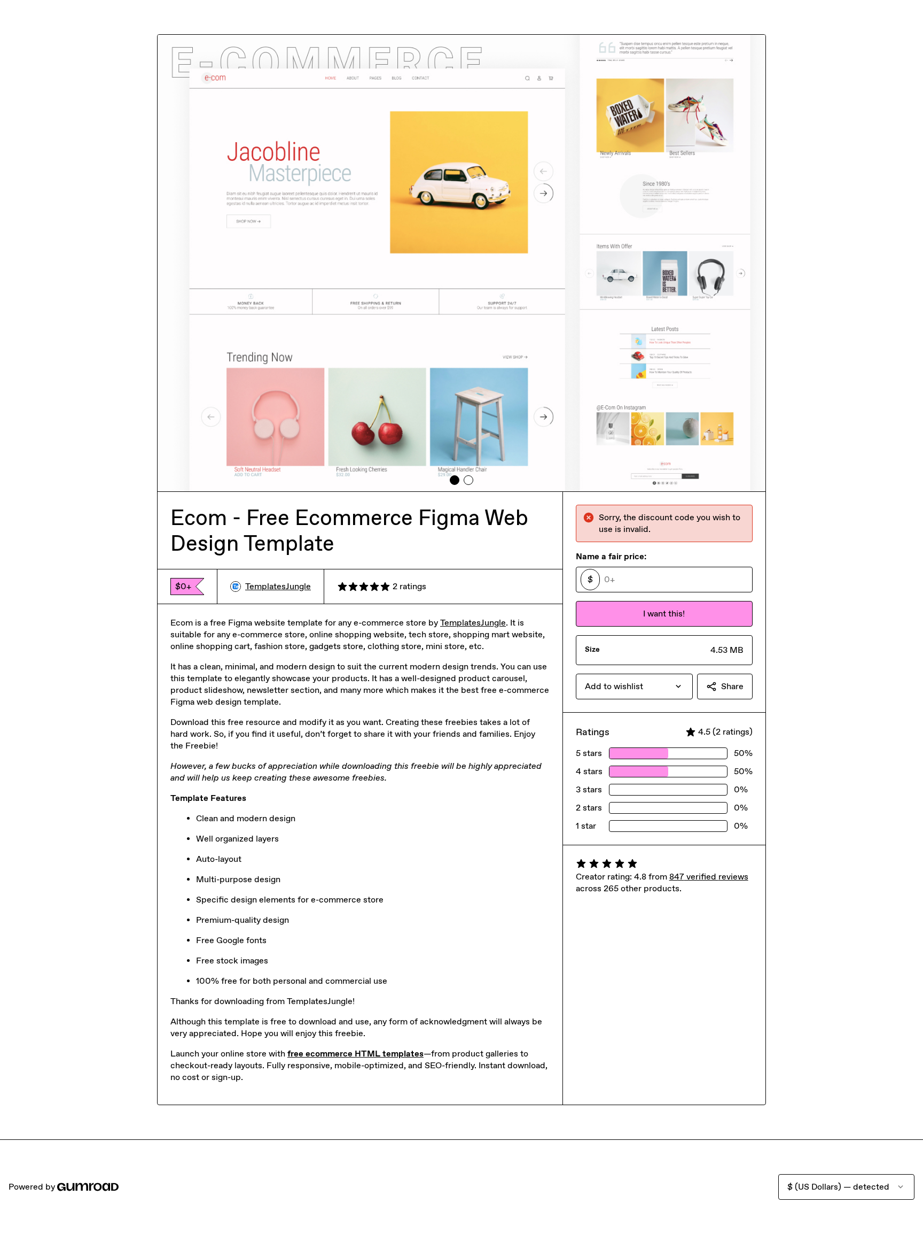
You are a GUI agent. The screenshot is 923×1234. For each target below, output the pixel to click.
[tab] (454, 480)
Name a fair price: (611, 556)
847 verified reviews (708, 876)
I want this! (664, 613)
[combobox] (634, 686)
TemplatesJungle (278, 586)
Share (732, 686)
